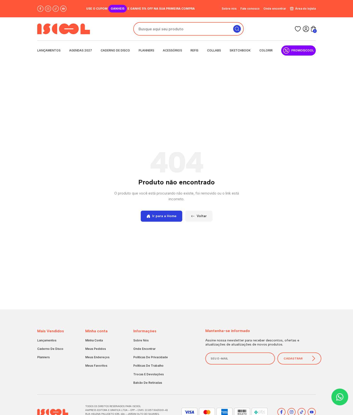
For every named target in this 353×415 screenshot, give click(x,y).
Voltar (202, 216)
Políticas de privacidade (150, 357)
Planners (146, 50)
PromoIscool (302, 50)
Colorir (266, 50)
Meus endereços (97, 357)
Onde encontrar (274, 8)
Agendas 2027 (80, 50)
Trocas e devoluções (148, 374)
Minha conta (94, 340)
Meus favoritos (96, 365)
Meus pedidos (95, 349)
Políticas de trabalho (148, 365)
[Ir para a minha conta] (306, 29)
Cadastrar (293, 358)
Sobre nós (229, 8)
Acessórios (172, 50)
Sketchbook (240, 50)
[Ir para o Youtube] (63, 9)
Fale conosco (250, 8)
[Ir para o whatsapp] (339, 397)
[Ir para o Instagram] (48, 9)
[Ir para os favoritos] (298, 29)
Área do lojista (305, 8)
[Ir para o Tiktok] (56, 9)
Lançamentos (49, 50)
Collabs (214, 50)
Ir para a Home (164, 216)
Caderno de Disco (115, 50)
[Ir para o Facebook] (40, 9)
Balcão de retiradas (147, 382)
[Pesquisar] (237, 29)
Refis (194, 50)
